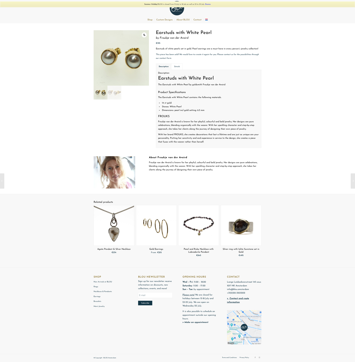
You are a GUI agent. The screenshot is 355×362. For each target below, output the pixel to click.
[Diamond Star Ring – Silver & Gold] (353, 181)
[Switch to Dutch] (206, 19)
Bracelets (97, 301)
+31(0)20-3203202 (236, 293)
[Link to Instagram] (259, 357)
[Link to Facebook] (255, 357)
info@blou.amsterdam (238, 289)
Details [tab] (177, 66)
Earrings (97, 296)
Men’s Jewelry (99, 306)
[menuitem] (150, 19)
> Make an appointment (195, 322)
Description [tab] (164, 66)
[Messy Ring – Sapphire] (2, 181)
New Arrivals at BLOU (103, 282)
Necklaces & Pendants (103, 291)
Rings (96, 287)
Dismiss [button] (208, 4)
